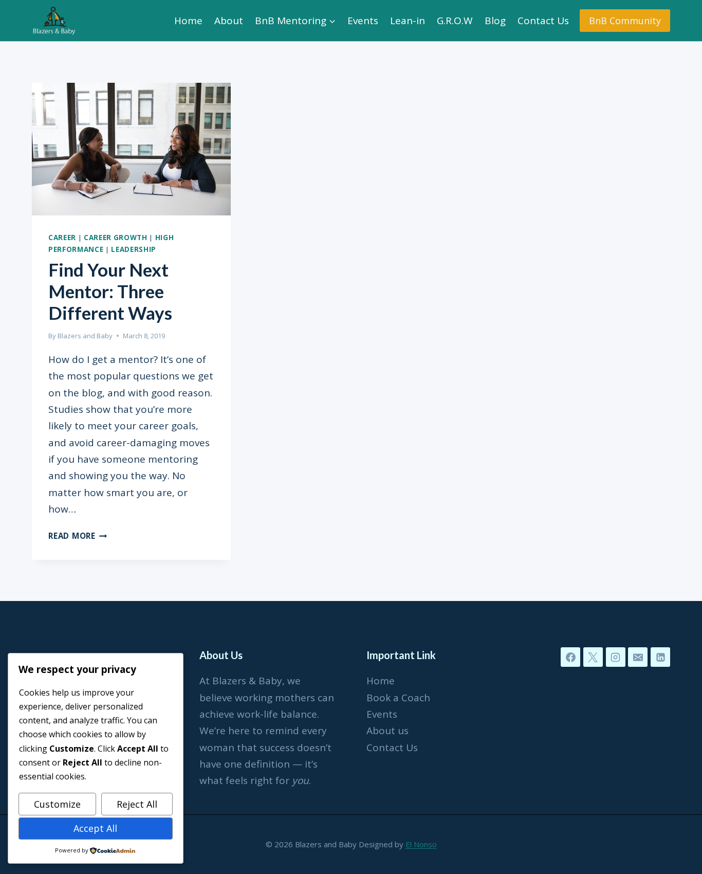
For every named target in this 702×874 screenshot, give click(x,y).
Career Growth (115, 237)
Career (62, 237)
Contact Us (543, 20)
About (228, 20)
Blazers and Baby (85, 335)
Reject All (137, 804)
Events (362, 20)
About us (387, 730)
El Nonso (421, 844)
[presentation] (131, 149)
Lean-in (407, 20)
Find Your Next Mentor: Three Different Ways (110, 291)
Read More (77, 536)
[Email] (638, 657)
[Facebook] (570, 657)
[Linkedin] (660, 657)
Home (188, 20)
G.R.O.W (455, 20)
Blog (495, 20)
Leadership (133, 249)
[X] (593, 657)
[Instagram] (615, 657)
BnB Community (625, 20)
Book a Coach (398, 697)
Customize (57, 804)
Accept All (95, 828)
